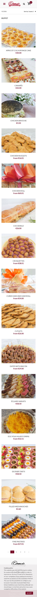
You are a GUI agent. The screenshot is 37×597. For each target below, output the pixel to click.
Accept (29, 593)
